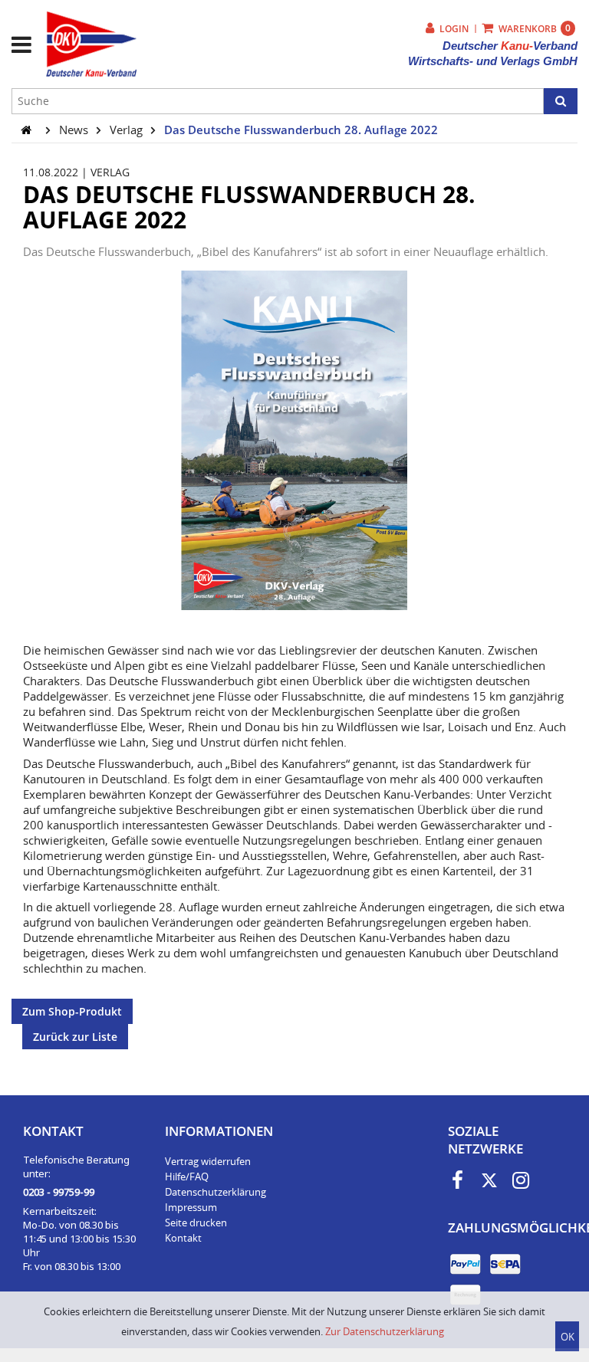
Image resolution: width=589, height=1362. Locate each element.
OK (567, 1337)
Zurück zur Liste (75, 1036)
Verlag (128, 129)
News (75, 129)
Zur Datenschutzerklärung (384, 1331)
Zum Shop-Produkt (72, 1011)
